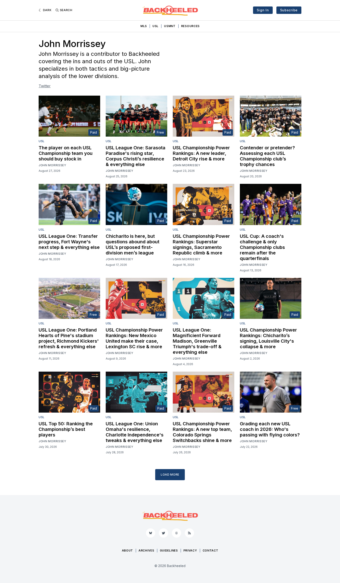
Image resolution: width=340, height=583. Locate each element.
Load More (170, 474)
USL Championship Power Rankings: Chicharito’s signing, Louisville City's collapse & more (268, 338)
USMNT (170, 26)
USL (155, 26)
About (127, 550)
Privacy (190, 550)
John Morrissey (52, 165)
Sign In (263, 10)
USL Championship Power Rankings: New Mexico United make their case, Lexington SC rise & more (134, 338)
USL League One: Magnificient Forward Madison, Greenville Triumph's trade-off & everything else (197, 341)
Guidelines (169, 550)
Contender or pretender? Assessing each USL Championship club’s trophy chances (267, 156)
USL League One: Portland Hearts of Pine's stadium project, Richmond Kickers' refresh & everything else (69, 338)
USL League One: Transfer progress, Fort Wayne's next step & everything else (69, 241)
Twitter (45, 86)
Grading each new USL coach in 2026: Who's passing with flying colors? (270, 429)
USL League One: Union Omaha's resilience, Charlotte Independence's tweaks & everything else (135, 432)
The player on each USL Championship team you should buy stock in (66, 153)
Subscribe (289, 10)
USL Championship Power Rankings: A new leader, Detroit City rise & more (201, 153)
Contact (210, 550)
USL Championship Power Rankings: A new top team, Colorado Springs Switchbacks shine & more (202, 432)
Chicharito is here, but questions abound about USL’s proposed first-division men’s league (132, 244)
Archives (146, 550)
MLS (143, 26)
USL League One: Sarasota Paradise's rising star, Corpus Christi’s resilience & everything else (135, 156)
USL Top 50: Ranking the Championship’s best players (66, 429)
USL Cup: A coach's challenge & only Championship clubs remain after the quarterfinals (262, 247)
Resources (190, 26)
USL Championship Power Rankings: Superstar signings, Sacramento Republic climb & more (201, 244)
